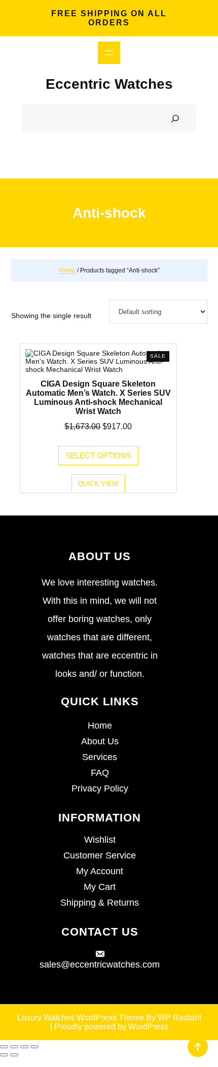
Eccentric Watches (109, 84)
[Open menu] (109, 53)
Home (67, 270)
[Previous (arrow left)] (4, 1054)
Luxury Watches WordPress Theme (80, 1017)
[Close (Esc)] (34, 1046)
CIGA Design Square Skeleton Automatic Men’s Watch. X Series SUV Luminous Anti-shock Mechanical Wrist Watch (98, 398)
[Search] (175, 119)
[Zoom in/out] (4, 1046)
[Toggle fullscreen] (14, 1046)
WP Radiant (179, 1017)
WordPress (148, 1026)
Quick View (98, 484)
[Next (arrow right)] (14, 1054)
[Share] (24, 1046)
